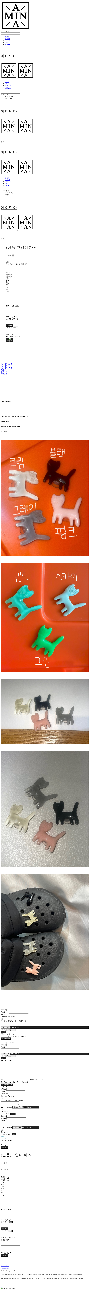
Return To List (6, 1114)
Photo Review (9, 1034)
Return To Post (6, 1134)
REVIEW (7, 41)
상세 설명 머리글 (6, 364)
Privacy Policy (5, 1268)
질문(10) (4, 372)
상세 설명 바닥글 (6, 368)
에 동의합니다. (14, 1021)
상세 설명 (4, 366)
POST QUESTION (7, 1084)
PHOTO (7, 39)
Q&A (6, 43)
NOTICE (7, 44)
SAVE (3, 1032)
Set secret (5, 1111)
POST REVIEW (6, 1038)
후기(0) (3, 370)
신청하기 (4, 1255)
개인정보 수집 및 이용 (9, 1021)
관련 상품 (4, 374)
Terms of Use (5, 1266)
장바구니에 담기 (7, 1231)
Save (13, 1114)
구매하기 (4, 1147)
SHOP (7, 37)
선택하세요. (10, 275)
